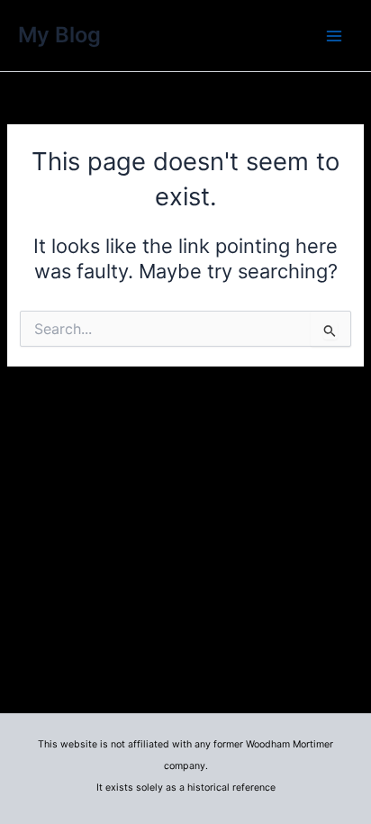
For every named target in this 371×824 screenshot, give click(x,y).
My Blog (59, 35)
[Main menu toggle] (334, 36)
